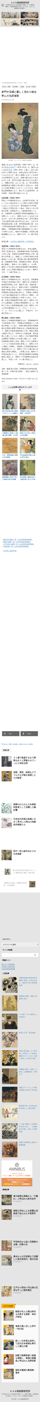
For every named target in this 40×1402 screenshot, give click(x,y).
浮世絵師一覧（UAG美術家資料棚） (16, 546)
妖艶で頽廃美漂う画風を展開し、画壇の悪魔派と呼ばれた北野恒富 (25, 1358)
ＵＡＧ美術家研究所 (20, 2)
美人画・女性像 (28, 744)
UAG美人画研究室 (10, 551)
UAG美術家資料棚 (8, 969)
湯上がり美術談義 (8, 964)
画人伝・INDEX (32, 364)
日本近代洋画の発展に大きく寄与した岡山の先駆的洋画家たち (24, 822)
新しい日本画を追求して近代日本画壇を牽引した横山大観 (25, 1343)
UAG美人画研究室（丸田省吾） (22, 241)
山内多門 (12, 167)
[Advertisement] (20, 56)
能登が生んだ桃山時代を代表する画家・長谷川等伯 (25, 1314)
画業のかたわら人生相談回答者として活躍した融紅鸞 (24, 807)
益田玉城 (8, 170)
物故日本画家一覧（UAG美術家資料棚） (18, 539)
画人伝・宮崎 (7, 744)
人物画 (20, 744)
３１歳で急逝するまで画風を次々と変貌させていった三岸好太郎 (24, 760)
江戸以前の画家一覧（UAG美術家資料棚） (19, 544)
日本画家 (15, 744)
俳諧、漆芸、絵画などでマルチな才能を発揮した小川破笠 (24, 775)
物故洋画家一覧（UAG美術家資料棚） (17, 542)
